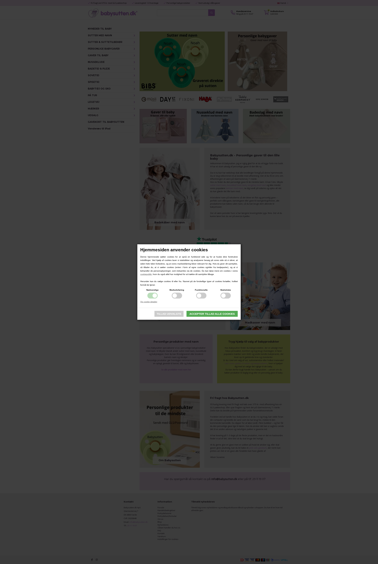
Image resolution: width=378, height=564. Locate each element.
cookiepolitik (146, 274)
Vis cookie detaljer (148, 301)
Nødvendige (152, 290)
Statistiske (225, 290)
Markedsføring (177, 290)
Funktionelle (201, 290)
